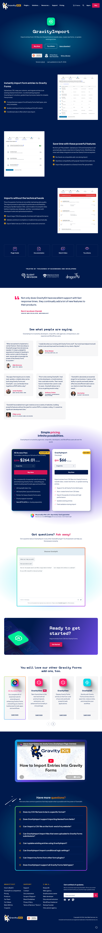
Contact (26, 891)
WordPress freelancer (50, 902)
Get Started (56, 644)
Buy (96, 5)
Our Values (7, 902)
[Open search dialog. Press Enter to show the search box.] (83, 5)
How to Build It (9, 888)
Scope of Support (29, 896)
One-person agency (50, 908)
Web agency (47, 891)
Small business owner (50, 893)
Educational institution (50, 899)
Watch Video (63, 253)
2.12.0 (43, 62)
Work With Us (8, 905)
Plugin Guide (15, 253)
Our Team (7, 899)
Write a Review (65, 56)
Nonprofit (46, 888)
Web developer (48, 896)
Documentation (39, 253)
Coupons (7, 908)
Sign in (88, 5)
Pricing (6, 893)
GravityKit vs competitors (12, 891)
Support (26, 888)
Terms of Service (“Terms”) (32, 905)
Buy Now (37, 46)
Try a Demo (51, 46)
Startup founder (48, 905)
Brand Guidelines (29, 899)
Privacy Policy (28, 902)
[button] (53, 724)
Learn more (14, 715)
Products (7, 896)
